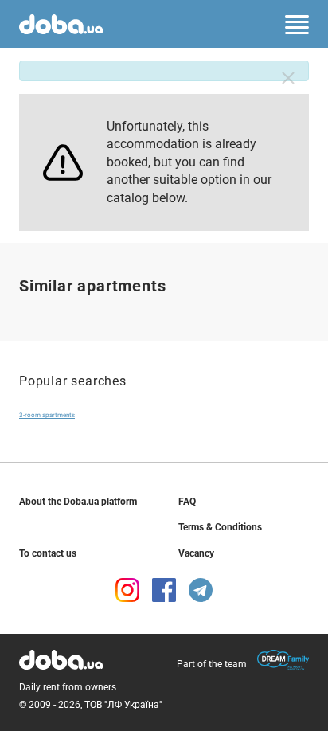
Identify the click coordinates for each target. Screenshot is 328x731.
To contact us (47, 553)
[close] (288, 78)
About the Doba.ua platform (78, 501)
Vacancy (196, 553)
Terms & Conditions (220, 527)
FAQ (187, 501)
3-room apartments (47, 415)
